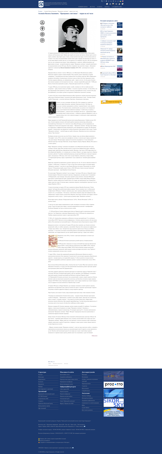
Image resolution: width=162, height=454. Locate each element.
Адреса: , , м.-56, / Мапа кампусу (60, 426)
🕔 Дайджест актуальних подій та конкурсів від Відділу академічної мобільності (108, 42)
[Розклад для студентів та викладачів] (113, 4)
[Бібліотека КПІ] (119, 4)
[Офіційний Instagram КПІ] (113, 1)
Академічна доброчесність (88, 400)
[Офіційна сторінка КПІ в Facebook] (104, 1)
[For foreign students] (122, 4)
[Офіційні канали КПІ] (109, 1)
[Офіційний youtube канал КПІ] (106, 1)
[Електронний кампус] (116, 4)
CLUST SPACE (85, 407)
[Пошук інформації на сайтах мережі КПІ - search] (102, 1)
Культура (66, 363)
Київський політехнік (53, 365)
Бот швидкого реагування (79, 433)
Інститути (40, 381)
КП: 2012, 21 (51, 361)
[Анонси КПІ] (110, 4)
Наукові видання (64, 391)
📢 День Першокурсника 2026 (107, 66)
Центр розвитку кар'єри (44, 405)
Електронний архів (64, 398)
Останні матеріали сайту (109, 21)
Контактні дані (42, 424)
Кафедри (40, 386)
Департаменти (41, 379)
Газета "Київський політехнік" (67, 401)
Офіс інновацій (42, 408)
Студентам (84, 386)
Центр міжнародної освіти (66, 384)
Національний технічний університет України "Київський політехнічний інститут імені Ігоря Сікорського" (55, 4)
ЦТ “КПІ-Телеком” (42, 396)
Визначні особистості (57, 363)
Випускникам (85, 388)
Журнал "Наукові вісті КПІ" (67, 403)
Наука (107, 6)
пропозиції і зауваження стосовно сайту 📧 (63, 447)
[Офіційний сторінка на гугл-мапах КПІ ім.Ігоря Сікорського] (116, 1)
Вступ (92, 6)
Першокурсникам (86, 383)
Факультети (41, 384)
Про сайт (67, 424)
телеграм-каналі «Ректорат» (62, 442)
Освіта (99, 6)
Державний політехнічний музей (46, 394)
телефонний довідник (89, 429)
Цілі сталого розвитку (87, 410)
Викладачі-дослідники (87, 398)
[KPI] (123, 1)
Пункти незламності (45, 440)
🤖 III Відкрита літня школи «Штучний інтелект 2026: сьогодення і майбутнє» (107, 25)
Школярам (84, 374)
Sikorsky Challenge (86, 395)
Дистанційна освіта (65, 374)
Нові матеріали (81, 424)
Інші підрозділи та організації (45, 389)
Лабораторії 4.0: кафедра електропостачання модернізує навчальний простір (107, 50)
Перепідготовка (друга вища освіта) (69, 379)
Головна (40, 11)
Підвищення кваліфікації (66, 381)
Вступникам (85, 377)
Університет (83, 6)
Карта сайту (74, 424)
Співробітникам (86, 390)
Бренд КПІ (61, 424)
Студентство (117, 6)
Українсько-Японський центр (45, 403)
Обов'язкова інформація (52, 424)
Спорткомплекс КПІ (43, 398)
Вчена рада (41, 377)
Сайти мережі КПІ (64, 389)
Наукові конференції (65, 394)
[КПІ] (120, 1)
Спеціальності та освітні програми (90, 403)
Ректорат (40, 374)
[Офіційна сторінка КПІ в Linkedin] (111, 1)
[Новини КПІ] (107, 4)
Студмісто (40, 401)
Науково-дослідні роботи (66, 396)
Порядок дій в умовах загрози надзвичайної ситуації (53, 438)
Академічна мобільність (66, 377)
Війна (49, 363)
